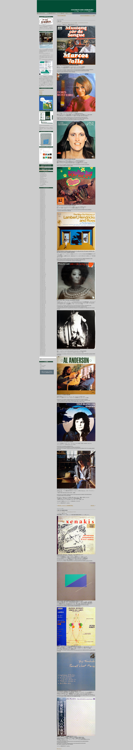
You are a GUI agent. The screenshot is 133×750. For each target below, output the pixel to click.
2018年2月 (42, 216)
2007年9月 (42, 352)
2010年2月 (42, 323)
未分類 (41, 185)
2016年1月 (42, 244)
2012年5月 (42, 295)
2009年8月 (42, 329)
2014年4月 (42, 268)
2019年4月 (42, 201)
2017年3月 (42, 228)
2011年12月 (42, 300)
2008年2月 (42, 346)
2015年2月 (42, 257)
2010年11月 (42, 314)
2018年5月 (42, 213)
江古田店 (40, 93)
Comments (43, 365)
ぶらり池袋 (75, 22)
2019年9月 (42, 196)
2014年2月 (42, 270)
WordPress (42, 368)
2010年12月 (42, 313)
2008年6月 (42, 342)
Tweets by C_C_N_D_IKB (43, 170)
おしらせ (70, 22)
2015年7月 (42, 251)
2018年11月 (42, 206)
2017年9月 (42, 221)
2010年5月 (42, 320)
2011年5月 (42, 308)
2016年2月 (42, 243)
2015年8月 (42, 250)
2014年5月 (42, 267)
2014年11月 (42, 260)
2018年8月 (42, 209)
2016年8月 (42, 236)
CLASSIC (63, 511)
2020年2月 (42, 191)
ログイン (41, 363)
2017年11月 (42, 219)
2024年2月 (42, 189)
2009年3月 (42, 335)
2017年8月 (42, 222)
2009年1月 (42, 337)
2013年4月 (42, 282)
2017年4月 (42, 227)
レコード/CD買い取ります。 (56, 13)
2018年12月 (42, 205)
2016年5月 (42, 239)
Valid (42, 366)
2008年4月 (42, 344)
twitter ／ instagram (67, 13)
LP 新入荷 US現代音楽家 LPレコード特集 (87, 15)
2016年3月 (42, 242)
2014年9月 (42, 262)
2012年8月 (42, 291)
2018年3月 (42, 215)
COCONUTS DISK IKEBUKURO (82, 10)
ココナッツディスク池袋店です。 (43, 13)
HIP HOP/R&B (42, 175)
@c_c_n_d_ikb (41, 167)
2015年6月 (42, 252)
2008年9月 (42, 338)
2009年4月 (42, 334)
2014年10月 (42, 261)
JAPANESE (42, 176)
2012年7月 (42, 292)
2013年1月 (42, 285)
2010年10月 (42, 315)
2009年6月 (42, 331)
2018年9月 (42, 208)
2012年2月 (42, 298)
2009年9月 (42, 328)
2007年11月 (42, 350)
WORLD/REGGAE (43, 182)
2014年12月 (42, 259)
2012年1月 (42, 299)
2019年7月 (42, 198)
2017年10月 (42, 220)
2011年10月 (42, 303)
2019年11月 (42, 193)
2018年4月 (42, 214)
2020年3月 (42, 190)
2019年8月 (42, 197)
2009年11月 (42, 327)
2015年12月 (42, 245)
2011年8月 (42, 305)
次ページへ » (59, 748)
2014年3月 (42, 269)
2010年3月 (42, 322)
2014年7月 (42, 265)
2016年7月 (42, 237)
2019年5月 (42, 200)
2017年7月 (42, 223)
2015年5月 (42, 253)
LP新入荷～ (59, 21)
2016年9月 (42, 235)
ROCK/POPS (66, 22)
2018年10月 (42, 207)
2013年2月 (42, 284)
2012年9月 (42, 290)
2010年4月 (42, 321)
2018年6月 (42, 212)
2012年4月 (42, 296)
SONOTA (41, 179)
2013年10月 (42, 275)
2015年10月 (42, 247)
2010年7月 (42, 318)
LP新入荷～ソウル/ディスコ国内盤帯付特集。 (65, 505)
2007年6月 (42, 353)
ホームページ (41, 90)
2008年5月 (42, 343)
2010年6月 (42, 319)
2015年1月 (42, 258)
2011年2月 (42, 312)
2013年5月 (42, 281)
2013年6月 (42, 280)
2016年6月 (42, 238)
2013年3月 (42, 283)
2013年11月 (42, 274)
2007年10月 (42, 351)
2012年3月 (42, 297)
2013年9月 (42, 276)
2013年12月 (42, 273)
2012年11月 (42, 288)
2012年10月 (42, 289)
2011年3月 (42, 311)
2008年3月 (42, 345)
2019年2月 (42, 204)
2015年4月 (42, 254)
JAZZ (62, 22)
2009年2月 (42, 336)
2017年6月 (42, 224)
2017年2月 (42, 229)
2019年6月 (42, 199)
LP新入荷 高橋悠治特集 (62, 15)
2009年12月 (42, 326)
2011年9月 (42, 304)
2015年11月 (42, 246)
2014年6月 (42, 266)
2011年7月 (42, 306)
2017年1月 (42, 230)
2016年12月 (42, 231)
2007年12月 (42, 349)
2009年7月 (42, 330)
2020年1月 (42, 192)
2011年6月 (42, 307)
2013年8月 (42, 277)
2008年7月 (42, 341)
